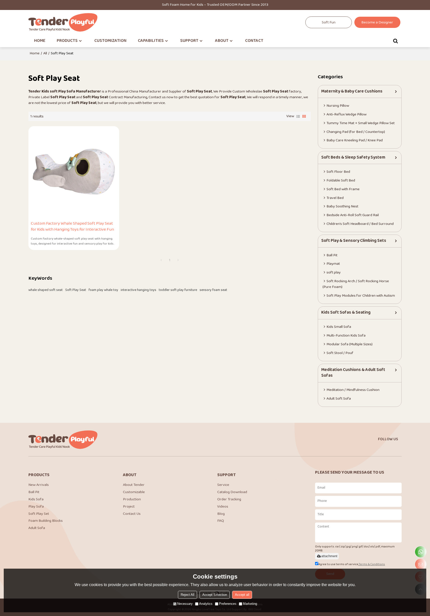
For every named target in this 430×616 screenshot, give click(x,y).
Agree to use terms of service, (351, 564)
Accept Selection (214, 595)
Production (132, 499)
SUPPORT (189, 41)
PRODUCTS (67, 41)
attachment (329, 556)
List (298, 116)
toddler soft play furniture (178, 290)
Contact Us (132, 514)
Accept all (242, 595)
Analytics (206, 604)
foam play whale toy (103, 290)
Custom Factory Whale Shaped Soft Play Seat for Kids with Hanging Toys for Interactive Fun (72, 227)
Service (223, 485)
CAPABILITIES (151, 41)
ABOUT (221, 41)
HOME (39, 41)
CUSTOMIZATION (110, 41)
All (45, 54)
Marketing (250, 604)
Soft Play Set (38, 514)
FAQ (220, 521)
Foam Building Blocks (45, 521)
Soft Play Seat (75, 290)
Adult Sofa (36, 528)
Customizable (134, 492)
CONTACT (254, 41)
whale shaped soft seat (45, 290)
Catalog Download (232, 492)
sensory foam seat (213, 290)
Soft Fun (328, 22)
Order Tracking (229, 499)
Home (35, 54)
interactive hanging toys (138, 290)
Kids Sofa (36, 499)
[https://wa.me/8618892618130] (420, 551)
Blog (221, 514)
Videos (222, 506)
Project (129, 506)
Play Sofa (36, 506)
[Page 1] (161, 260)
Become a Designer (377, 22)
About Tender (134, 485)
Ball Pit (33, 492)
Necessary (185, 604)
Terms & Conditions (372, 564)
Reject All (187, 595)
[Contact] (420, 564)
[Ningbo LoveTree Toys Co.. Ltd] (63, 22)
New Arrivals (38, 485)
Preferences (227, 604)
